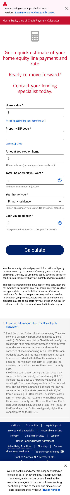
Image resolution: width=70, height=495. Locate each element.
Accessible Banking (51, 430)
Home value (20, 105)
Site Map (42, 446)
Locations (14, 425)
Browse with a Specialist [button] (21, 430)
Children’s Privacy (34, 435)
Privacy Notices (51, 489)
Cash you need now (25, 216)
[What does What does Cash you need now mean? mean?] (59, 223)
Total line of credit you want (30, 173)
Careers (58, 446)
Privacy (14, 435)
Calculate (35, 250)
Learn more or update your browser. (35, 12)
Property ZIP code (18, 128)
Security (54, 435)
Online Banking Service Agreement (35, 441)
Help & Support (53, 425)
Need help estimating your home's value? (25, 121)
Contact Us (32, 425)
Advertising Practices (19, 446)
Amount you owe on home (29, 152)
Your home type (17, 194)
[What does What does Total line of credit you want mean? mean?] (59, 180)
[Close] (65, 466)
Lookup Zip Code (14, 144)
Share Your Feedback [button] (17, 451)
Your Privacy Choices (47, 451)
